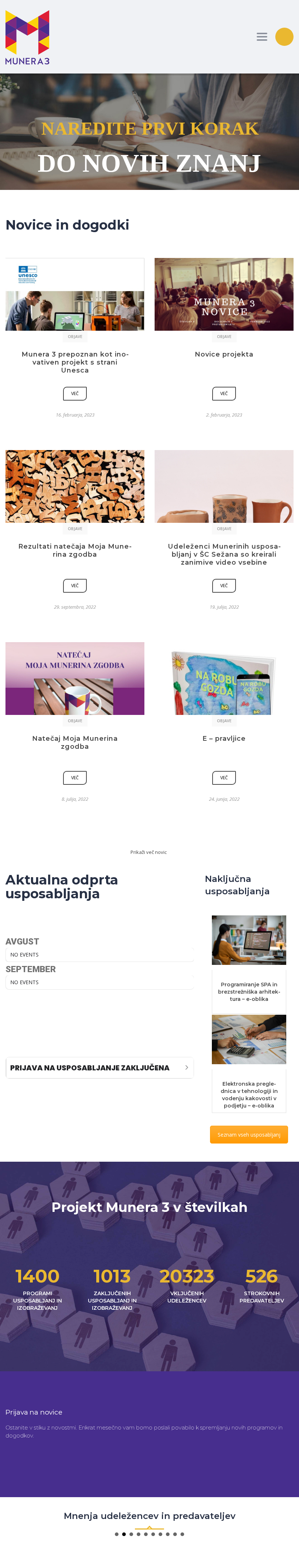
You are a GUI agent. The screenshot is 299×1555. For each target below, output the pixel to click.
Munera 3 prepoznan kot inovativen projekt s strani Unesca (75, 362)
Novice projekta (224, 354)
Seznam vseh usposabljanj (249, 1134)
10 (182, 1534)
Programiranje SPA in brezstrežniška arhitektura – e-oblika (249, 991)
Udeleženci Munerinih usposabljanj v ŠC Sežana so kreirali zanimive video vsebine (224, 554)
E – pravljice (224, 739)
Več (75, 393)
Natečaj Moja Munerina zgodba (75, 743)
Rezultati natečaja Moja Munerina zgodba (75, 550)
